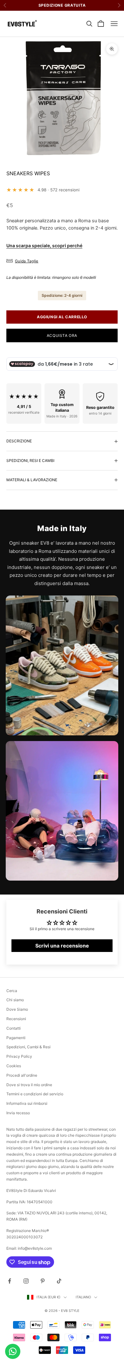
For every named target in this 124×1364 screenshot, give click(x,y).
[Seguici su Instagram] (26, 1281)
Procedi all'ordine (21, 1075)
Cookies (13, 1065)
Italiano (83, 1297)
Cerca (11, 990)
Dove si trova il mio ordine (29, 1084)
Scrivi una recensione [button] (62, 945)
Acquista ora (62, 335)
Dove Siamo (17, 1009)
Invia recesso (18, 1112)
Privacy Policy (19, 1056)
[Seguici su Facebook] (9, 1281)
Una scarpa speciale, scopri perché (44, 245)
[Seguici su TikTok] (59, 1281)
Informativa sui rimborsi (26, 1103)
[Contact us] (12, 1351)
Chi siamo (15, 999)
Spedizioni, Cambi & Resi (28, 1046)
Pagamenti (15, 1037)
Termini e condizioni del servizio (34, 1094)
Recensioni (16, 1018)
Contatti (13, 1028)
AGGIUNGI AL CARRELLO (62, 316)
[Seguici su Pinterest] (42, 1281)
